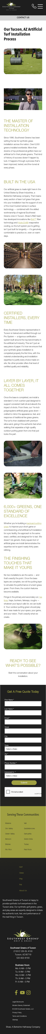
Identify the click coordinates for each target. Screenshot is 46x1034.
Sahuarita (27, 834)
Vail (25, 823)
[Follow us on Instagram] (28, 995)
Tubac (26, 844)
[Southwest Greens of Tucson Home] (12, 5)
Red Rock (28, 850)
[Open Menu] (40, 6)
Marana (8, 823)
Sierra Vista (28, 839)
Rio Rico (8, 850)
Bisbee (7, 844)
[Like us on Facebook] (16, 995)
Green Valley (10, 834)
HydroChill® (23, 223)
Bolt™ (34, 220)
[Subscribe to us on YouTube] (22, 995)
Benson (8, 839)
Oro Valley (9, 829)
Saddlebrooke (29, 829)
